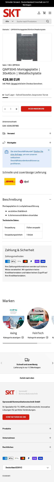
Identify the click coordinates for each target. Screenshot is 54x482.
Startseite (6, 29)
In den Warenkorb (36, 109)
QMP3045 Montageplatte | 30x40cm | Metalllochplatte (28, 29)
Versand (14, 84)
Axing (13, 333)
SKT (9, 476)
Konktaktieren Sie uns (16, 417)
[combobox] (27, 21)
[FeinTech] (38, 318)
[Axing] (13, 318)
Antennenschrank (9, 122)
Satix (4, 65)
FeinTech (38, 333)
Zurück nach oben (27, 378)
